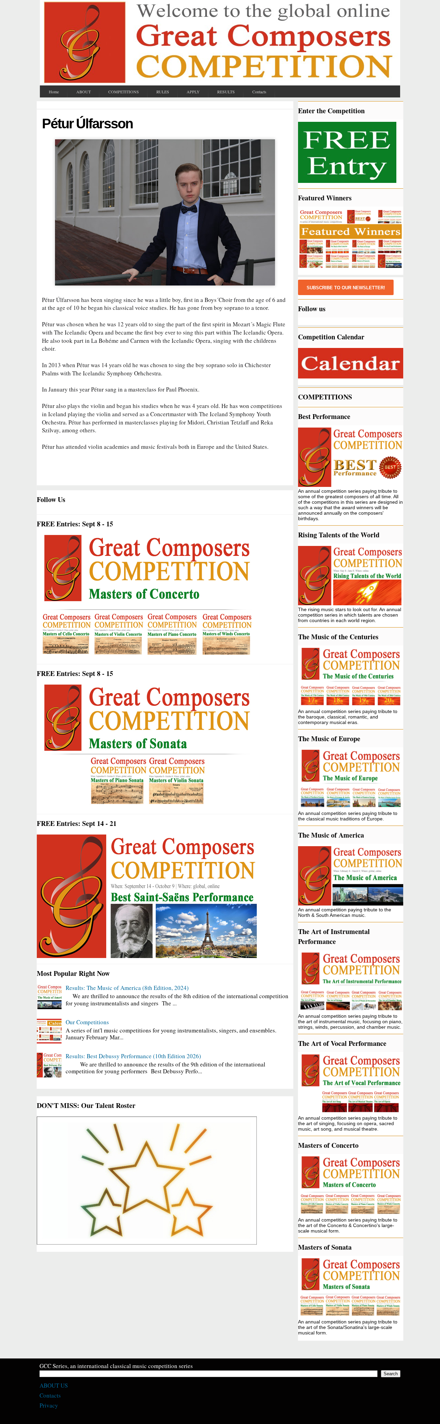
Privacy (49, 1405)
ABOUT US (54, 1385)
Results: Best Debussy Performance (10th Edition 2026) (133, 1056)
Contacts (50, 1395)
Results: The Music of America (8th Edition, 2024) (127, 988)
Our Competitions (87, 1022)
